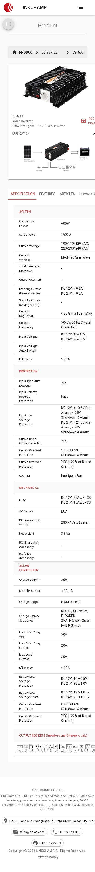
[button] (8, 7)
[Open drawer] (81, 7)
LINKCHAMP (33, 7)
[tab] (22, 194)
